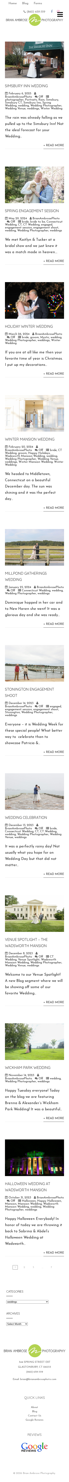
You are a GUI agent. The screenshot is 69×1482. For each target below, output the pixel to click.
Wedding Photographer (45, 105)
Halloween (29, 1201)
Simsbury (52, 99)
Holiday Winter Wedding (29, 326)
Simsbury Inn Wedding (26, 86)
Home (12, 3)
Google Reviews (34, 1420)
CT (20, 224)
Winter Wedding (51, 108)
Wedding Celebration (26, 817)
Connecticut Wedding (36, 590)
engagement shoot (45, 227)
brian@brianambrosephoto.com (38, 1379)
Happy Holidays (39, 453)
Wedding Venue (15, 108)
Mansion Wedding (30, 1203)
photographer (14, 99)
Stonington (12, 712)
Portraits (31, 99)
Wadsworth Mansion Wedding (25, 456)
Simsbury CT (13, 102)
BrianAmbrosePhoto (18, 96)
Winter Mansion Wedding (29, 439)
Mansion (10, 1203)
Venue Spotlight (29, 959)
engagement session (18, 227)
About (34, 1407)
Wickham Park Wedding (27, 1067)
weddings (33, 108)
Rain (41, 99)
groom (34, 337)
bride (25, 221)
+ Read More (53, 145)
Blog (25, 3)
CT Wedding (31, 224)
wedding (23, 105)
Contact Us (34, 1415)
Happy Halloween (49, 1201)
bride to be (37, 221)
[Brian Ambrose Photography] (34, 23)
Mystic (44, 337)
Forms (38, 3)
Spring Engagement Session (32, 210)
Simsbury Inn (32, 102)
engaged (46, 224)
